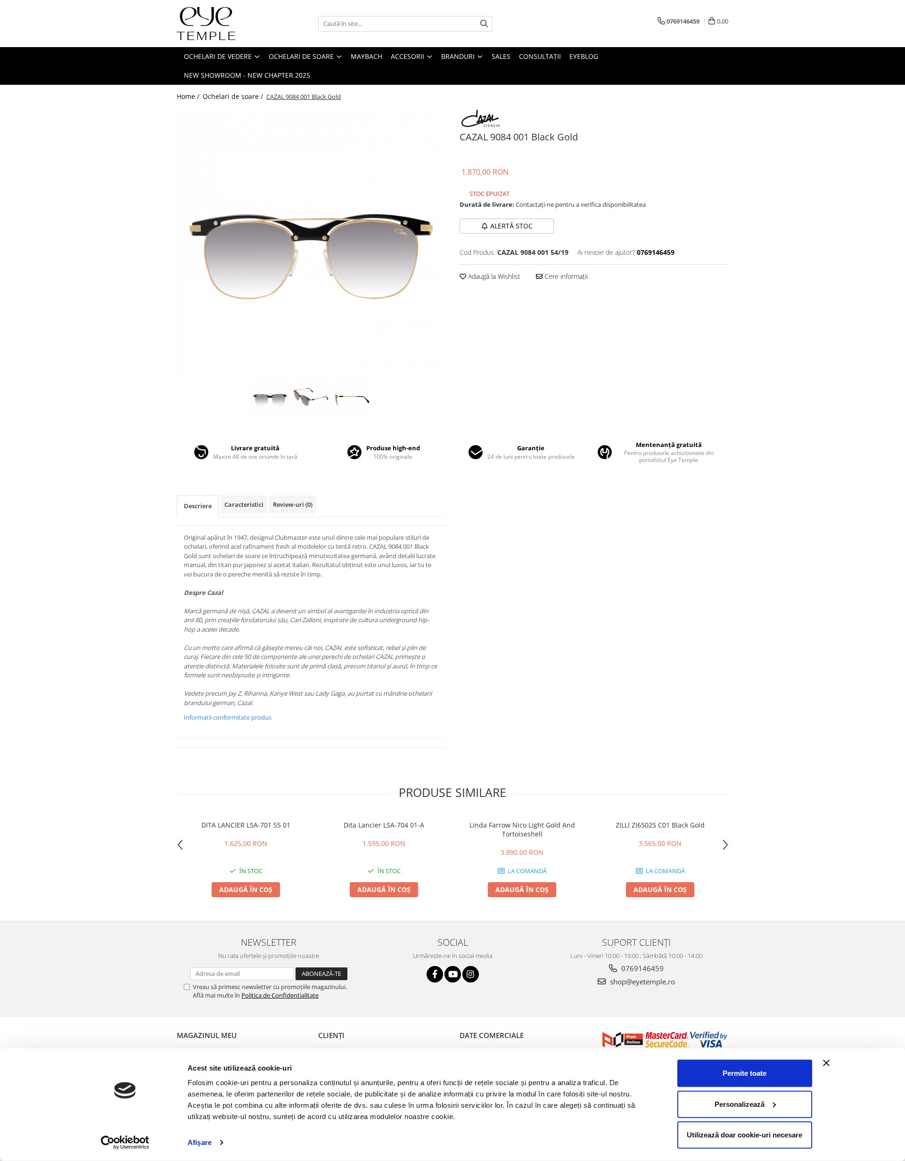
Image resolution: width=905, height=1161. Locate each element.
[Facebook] (435, 974)
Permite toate (744, 1073)
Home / (189, 96)
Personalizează (740, 1104)
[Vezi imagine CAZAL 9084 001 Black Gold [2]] (352, 398)
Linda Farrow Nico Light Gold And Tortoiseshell (522, 829)
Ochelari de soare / (234, 96)
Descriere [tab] (198, 506)
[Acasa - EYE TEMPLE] (224, 23)
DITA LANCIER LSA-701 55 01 (245, 824)
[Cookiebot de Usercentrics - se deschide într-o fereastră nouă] (125, 1143)
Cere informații (565, 276)
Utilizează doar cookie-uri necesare (744, 1135)
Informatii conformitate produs (228, 717)
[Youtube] (452, 974)
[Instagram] (470, 974)
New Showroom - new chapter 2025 (247, 75)
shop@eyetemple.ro (641, 981)
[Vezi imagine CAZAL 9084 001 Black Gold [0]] (270, 398)
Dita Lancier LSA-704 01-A (384, 824)
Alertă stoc (511, 225)
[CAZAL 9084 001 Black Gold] (311, 242)
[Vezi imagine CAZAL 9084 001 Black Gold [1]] (311, 398)
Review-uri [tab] (293, 504)
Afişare (200, 1142)
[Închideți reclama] (826, 1063)
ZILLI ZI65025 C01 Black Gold (660, 824)
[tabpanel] (311, 242)
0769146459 (641, 968)
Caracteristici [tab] (243, 504)
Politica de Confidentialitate (280, 995)
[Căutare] (484, 24)
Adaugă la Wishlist (493, 276)
